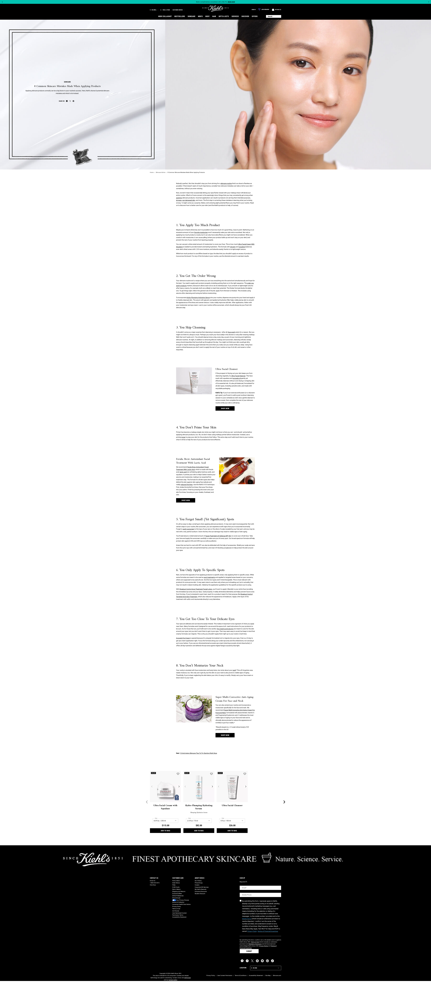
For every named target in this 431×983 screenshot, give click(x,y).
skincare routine (226, 183)
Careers (197, 885)
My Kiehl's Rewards (200, 889)
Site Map (268, 975)
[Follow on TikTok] (272, 960)
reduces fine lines (187, 484)
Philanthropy (199, 883)
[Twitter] (252, 960)
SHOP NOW (225, 408)
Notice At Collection (178, 902)
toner (183, 437)
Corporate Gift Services (202, 887)
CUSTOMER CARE (178, 878)
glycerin (232, 247)
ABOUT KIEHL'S (199, 878)
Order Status (176, 883)
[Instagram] (257, 960)
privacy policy (173, 980)
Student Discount (200, 893)
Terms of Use (176, 908)
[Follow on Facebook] (247, 960)
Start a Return (176, 889)
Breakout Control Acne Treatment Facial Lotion (196, 589)
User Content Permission (224, 975)
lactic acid (183, 472)
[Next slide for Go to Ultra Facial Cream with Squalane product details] (179, 786)
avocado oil (237, 378)
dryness (179, 200)
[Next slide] (428, 2)
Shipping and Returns (178, 891)
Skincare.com (277, 975)
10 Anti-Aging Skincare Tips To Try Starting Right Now (198, 753)
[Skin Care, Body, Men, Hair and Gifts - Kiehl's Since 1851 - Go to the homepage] (215, 8)
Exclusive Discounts (201, 891)
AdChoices (187, 978)
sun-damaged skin (188, 200)
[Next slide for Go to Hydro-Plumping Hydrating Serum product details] (212, 786)
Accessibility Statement (179, 917)
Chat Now (153, 885)
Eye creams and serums (225, 629)
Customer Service (178, 10)
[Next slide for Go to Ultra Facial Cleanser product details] (245, 786)
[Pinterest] (267, 960)
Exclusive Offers (177, 893)
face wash (231, 332)
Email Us (152, 880)
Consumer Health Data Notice (181, 904)
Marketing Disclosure (255, 944)
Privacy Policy (176, 906)
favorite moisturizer (201, 232)
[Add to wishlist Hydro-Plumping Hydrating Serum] (211, 774)
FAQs (173, 885)
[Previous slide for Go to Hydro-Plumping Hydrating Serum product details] (185, 786)
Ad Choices (175, 911)
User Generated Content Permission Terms (179, 914)
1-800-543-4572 (154, 883)
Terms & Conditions (240, 975)
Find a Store (176, 880)
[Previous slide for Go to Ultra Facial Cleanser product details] (218, 786)
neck (234, 670)
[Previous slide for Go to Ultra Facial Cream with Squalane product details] (151, 786)
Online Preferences (178, 896)
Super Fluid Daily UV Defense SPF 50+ (218, 536)
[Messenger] (242, 960)
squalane (242, 247)
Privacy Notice (263, 946)
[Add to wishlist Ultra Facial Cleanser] (245, 774)
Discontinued (176, 898)
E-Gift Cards (175, 887)
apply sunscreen (188, 529)
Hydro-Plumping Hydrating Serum (198, 297)
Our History (198, 880)
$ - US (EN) (153, 10)
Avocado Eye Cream (183, 638)
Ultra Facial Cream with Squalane (165, 807)
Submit (249, 951)
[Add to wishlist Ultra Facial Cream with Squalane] (178, 774)
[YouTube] (262, 960)
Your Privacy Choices (182, 900)
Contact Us (154, 878)
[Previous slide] (2, 2)
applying (179, 198)
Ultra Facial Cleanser (238, 376)
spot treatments (209, 577)
